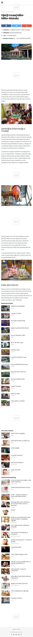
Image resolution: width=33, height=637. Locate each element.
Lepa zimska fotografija (18, 433)
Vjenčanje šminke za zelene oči (20, 440)
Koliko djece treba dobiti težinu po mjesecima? (21, 577)
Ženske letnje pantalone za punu (20, 487)
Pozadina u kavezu (16, 598)
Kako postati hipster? (17, 462)
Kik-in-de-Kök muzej (17, 342)
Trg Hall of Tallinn (16, 313)
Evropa (2, 11)
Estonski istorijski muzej (17, 379)
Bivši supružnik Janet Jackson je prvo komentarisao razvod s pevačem (20, 503)
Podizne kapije (15, 448)
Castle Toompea (16, 386)
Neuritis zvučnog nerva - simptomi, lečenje (21, 540)
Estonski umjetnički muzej (18, 357)
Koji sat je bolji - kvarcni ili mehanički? (18, 570)
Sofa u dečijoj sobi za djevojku (20, 591)
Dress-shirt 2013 (15, 470)
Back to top (16, 629)
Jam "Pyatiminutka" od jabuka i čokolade (20, 526)
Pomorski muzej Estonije (18, 321)
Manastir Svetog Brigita (18, 306)
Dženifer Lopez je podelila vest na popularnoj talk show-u (21, 562)
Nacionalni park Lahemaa (18, 372)
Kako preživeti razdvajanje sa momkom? (19, 533)
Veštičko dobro (15, 350)
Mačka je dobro (15, 393)
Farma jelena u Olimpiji (17, 401)
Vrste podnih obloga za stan (19, 554)
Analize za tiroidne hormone (19, 583)
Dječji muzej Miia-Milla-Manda (20, 328)
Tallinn (12, 11)
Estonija (8, 11)
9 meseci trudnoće (16, 455)
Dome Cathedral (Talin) (18, 335)
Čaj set (13, 510)
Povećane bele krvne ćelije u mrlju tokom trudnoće (21, 481)
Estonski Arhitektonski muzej (19, 364)
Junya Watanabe (16, 547)
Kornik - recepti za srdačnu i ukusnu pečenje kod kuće (19, 495)
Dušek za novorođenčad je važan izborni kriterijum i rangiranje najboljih (20, 518)
